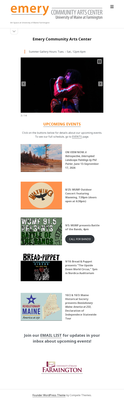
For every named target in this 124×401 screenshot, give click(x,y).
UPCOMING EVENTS (62, 124)
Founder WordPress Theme (49, 395)
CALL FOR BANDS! (80, 239)
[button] (23, 83)
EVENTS (77, 136)
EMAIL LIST (51, 335)
